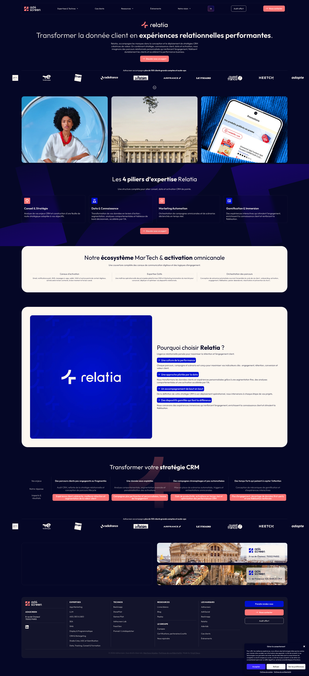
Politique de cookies (266, 672)
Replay (160, 616)
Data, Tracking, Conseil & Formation (85, 645)
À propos (161, 629)
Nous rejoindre (163, 638)
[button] (304, 646)
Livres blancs (162, 607)
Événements (155, 8)
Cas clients (99, 8)
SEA (71, 621)
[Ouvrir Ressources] (132, 8)
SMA (72, 626)
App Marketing (76, 607)
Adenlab (204, 626)
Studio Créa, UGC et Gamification (84, 641)
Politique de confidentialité (282, 672)
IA (211, 8)
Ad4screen (206, 607)
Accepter (256, 666)
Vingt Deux (195, 653)
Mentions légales (150, 653)
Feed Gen (117, 626)
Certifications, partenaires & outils (172, 633)
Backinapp (117, 607)
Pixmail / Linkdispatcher (123, 631)
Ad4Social (205, 612)
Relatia (204, 621)
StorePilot (117, 612)
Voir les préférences (296, 666)
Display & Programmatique (81, 631)
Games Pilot (118, 616)
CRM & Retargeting (78, 636)
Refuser (276, 666)
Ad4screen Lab (119, 621)
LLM (71, 612)
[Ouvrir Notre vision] (190, 8)
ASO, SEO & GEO (77, 616)
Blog (159, 612)
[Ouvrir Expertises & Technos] (77, 8)
